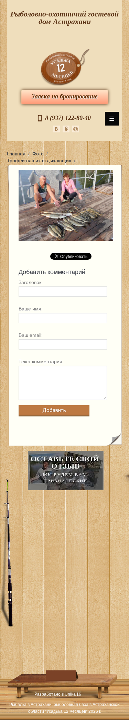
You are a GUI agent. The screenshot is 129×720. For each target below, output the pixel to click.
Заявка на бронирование (65, 96)
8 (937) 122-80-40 (68, 118)
